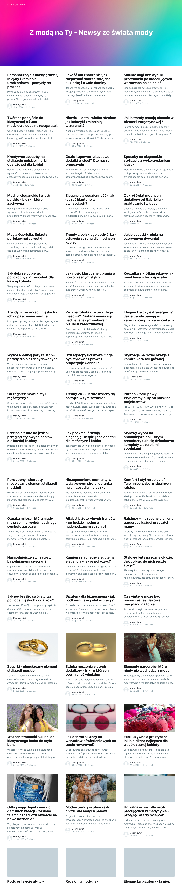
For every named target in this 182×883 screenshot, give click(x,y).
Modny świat (19, 104)
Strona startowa (16, 4)
